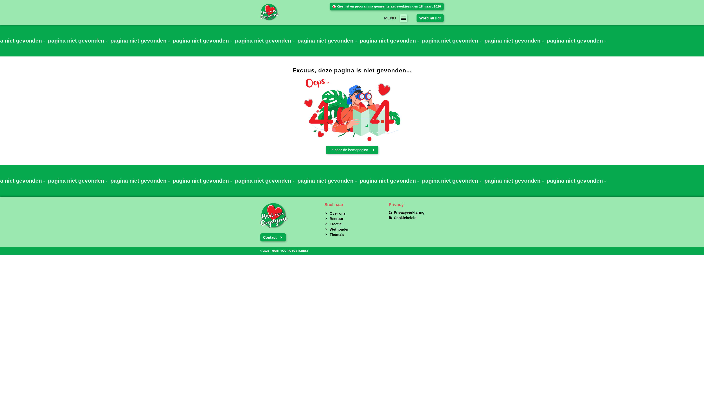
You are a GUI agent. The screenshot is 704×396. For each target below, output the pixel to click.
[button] (403, 18)
